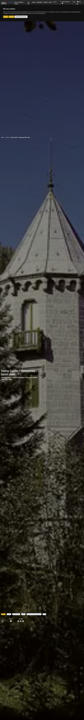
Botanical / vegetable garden (34, 614)
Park (44, 614)
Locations (10, 2)
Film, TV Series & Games (18, 3)
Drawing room (16, 614)
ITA (55, 1)
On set (29, 3)
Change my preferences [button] (21, 16)
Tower (23, 614)
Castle (3, 614)
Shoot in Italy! (66, 1)
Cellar (8, 614)
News (33, 2)
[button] (54, 2)
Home (2, 137)
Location (7, 137)
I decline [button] (11, 16)
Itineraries (39, 2)
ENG (56, 4)
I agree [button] (5, 16)
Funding (45, 2)
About (50, 2)
